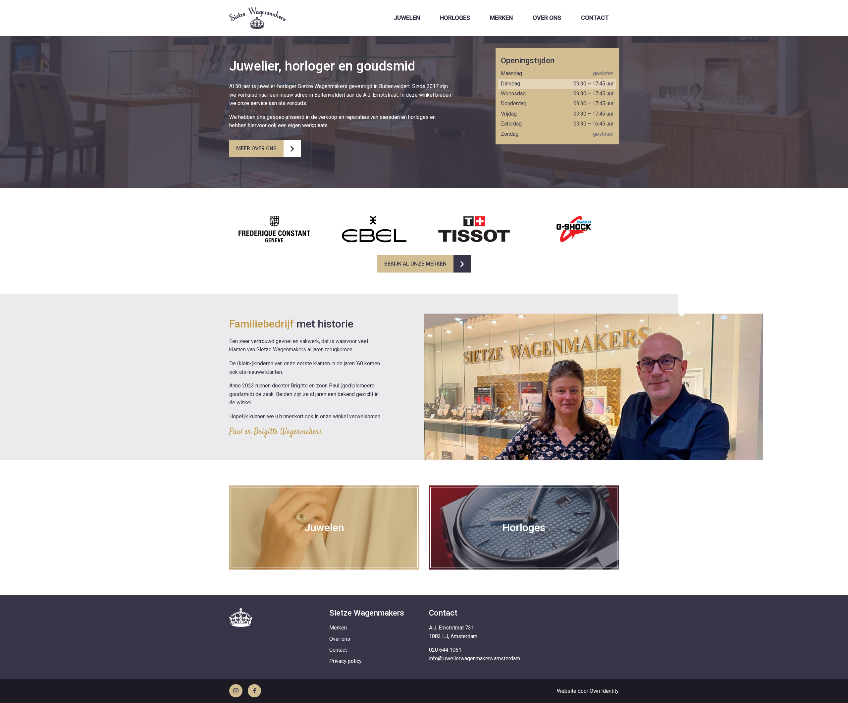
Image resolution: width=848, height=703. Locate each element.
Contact (595, 17)
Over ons (547, 17)
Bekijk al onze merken (415, 264)
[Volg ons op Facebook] (254, 690)
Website (566, 691)
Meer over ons (256, 148)
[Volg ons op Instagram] (235, 690)
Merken (501, 17)
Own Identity (604, 691)
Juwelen (407, 17)
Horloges (455, 17)
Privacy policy (345, 661)
